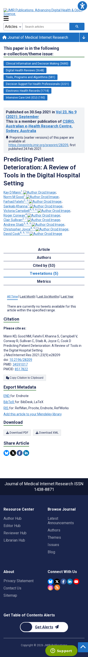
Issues (53, 544)
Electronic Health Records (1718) (27, 90)
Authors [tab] (44, 257)
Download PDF (18, 432)
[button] (82, 5)
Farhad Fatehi (16, 201)
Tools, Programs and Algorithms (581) (30, 77)
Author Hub (13, 518)
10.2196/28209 (20, 360)
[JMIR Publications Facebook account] (63, 581)
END (7, 396)
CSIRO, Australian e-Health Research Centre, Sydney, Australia (40, 126)
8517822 (21, 369)
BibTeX (9, 402)
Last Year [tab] (67, 296)
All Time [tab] (12, 296)
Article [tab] (44, 249)
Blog (51, 552)
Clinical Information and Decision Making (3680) (37, 63)
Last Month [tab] (27, 296)
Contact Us (12, 588)
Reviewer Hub (15, 533)
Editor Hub (12, 525)
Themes (54, 537)
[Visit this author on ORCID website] (39, 192)
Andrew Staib (17, 224)
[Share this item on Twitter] (13, 453)
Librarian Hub (14, 540)
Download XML (48, 432)
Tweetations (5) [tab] (44, 273)
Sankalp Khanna (16, 206)
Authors (54, 530)
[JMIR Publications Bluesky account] (51, 581)
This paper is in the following (31, 51)
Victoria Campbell (20, 211)
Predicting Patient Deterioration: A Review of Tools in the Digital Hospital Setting (42, 171)
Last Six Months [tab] (48, 296)
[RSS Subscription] (57, 587)
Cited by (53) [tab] (44, 265)
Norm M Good (14, 197)
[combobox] (45, 26)
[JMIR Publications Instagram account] (51, 587)
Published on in (41, 114)
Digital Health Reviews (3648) (25, 70)
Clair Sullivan (15, 220)
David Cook (16, 234)
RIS (6, 408)
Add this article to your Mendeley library (33, 414)
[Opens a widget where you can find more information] (61, 651)
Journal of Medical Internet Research (37, 37)
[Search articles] (76, 26)
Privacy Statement (19, 581)
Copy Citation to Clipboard (26, 377)
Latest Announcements (61, 520)
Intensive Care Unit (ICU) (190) (25, 97)
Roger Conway (15, 215)
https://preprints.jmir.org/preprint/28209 (38, 145)
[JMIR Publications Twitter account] (57, 581)
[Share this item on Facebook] (20, 453)
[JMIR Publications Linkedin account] (70, 581)
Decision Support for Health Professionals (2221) (37, 84)
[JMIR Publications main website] (43, 12)
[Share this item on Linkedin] (26, 453)
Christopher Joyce (19, 229)
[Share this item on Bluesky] (6, 453)
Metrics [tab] (44, 281)
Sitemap (10, 595)
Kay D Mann (13, 192)
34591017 (20, 364)
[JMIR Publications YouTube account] (76, 581)
